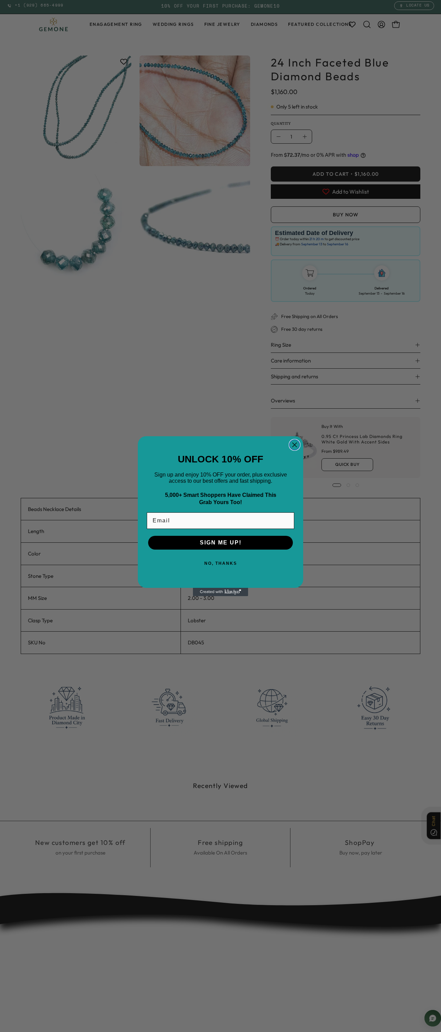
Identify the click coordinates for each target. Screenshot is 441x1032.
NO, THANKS (220, 563)
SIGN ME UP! (221, 542)
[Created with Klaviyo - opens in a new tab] (220, 592)
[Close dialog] (294, 445)
